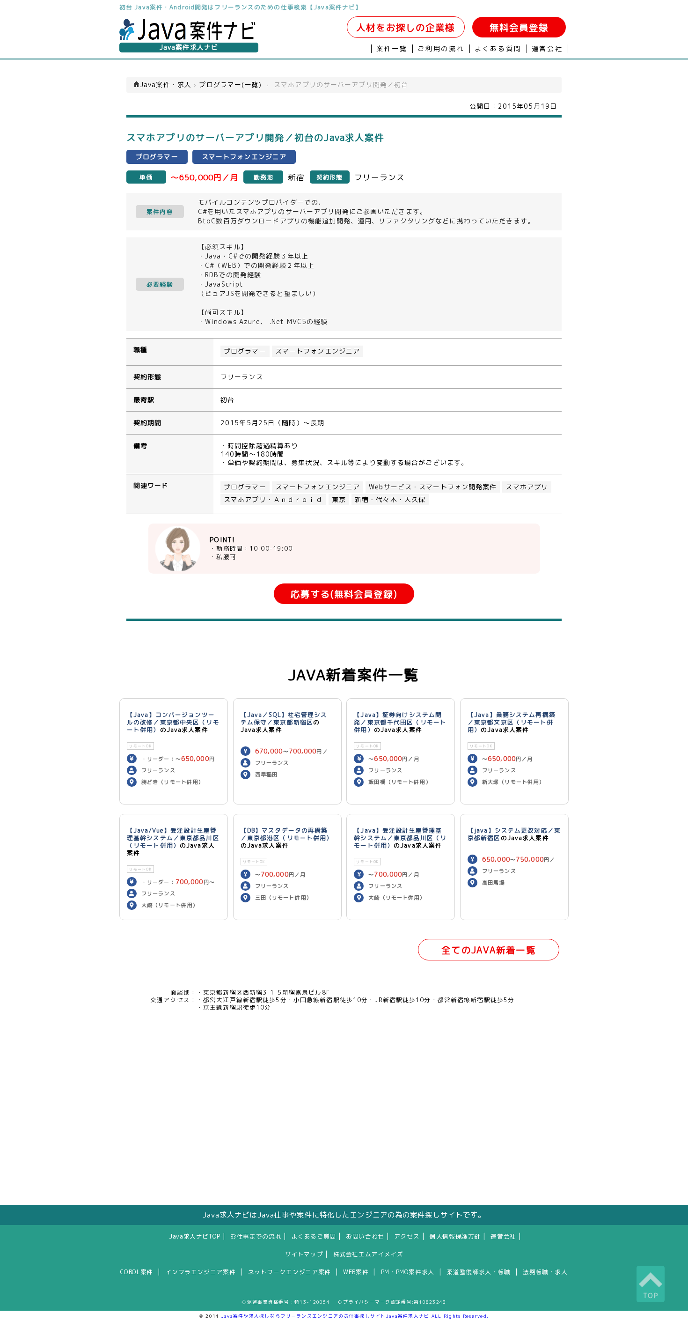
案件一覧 (392, 48)
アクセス (407, 1236)
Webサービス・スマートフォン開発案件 (433, 487)
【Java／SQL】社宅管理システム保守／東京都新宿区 (284, 718)
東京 (339, 499)
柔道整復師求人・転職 (478, 1272)
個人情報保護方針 (455, 1236)
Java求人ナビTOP (194, 1236)
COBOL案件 (136, 1272)
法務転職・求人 (545, 1272)
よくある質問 (498, 48)
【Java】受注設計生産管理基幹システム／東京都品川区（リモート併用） (400, 838)
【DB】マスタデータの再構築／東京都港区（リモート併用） (287, 834)
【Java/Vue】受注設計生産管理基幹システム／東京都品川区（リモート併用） (173, 838)
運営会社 (547, 48)
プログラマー (245, 351)
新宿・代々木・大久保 (390, 499)
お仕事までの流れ (255, 1236)
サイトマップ (304, 1254)
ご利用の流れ (441, 48)
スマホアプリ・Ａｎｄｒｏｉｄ (273, 499)
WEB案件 (355, 1272)
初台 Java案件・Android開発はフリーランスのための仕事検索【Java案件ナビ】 (240, 7)
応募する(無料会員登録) (344, 594)
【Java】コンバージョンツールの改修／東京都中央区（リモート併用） (173, 722)
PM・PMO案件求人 (407, 1272)
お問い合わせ (365, 1236)
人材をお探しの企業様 (405, 27)
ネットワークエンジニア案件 (289, 1272)
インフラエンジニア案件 (200, 1272)
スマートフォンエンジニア (317, 351)
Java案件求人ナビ (189, 47)
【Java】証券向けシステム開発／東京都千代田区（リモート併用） (400, 722)
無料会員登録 (519, 27)
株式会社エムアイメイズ (368, 1254)
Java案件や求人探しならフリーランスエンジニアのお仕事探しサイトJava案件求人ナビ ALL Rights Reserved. (355, 1316)
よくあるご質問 (314, 1236)
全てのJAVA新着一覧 (488, 950)
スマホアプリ (526, 487)
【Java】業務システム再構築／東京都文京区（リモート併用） (512, 722)
